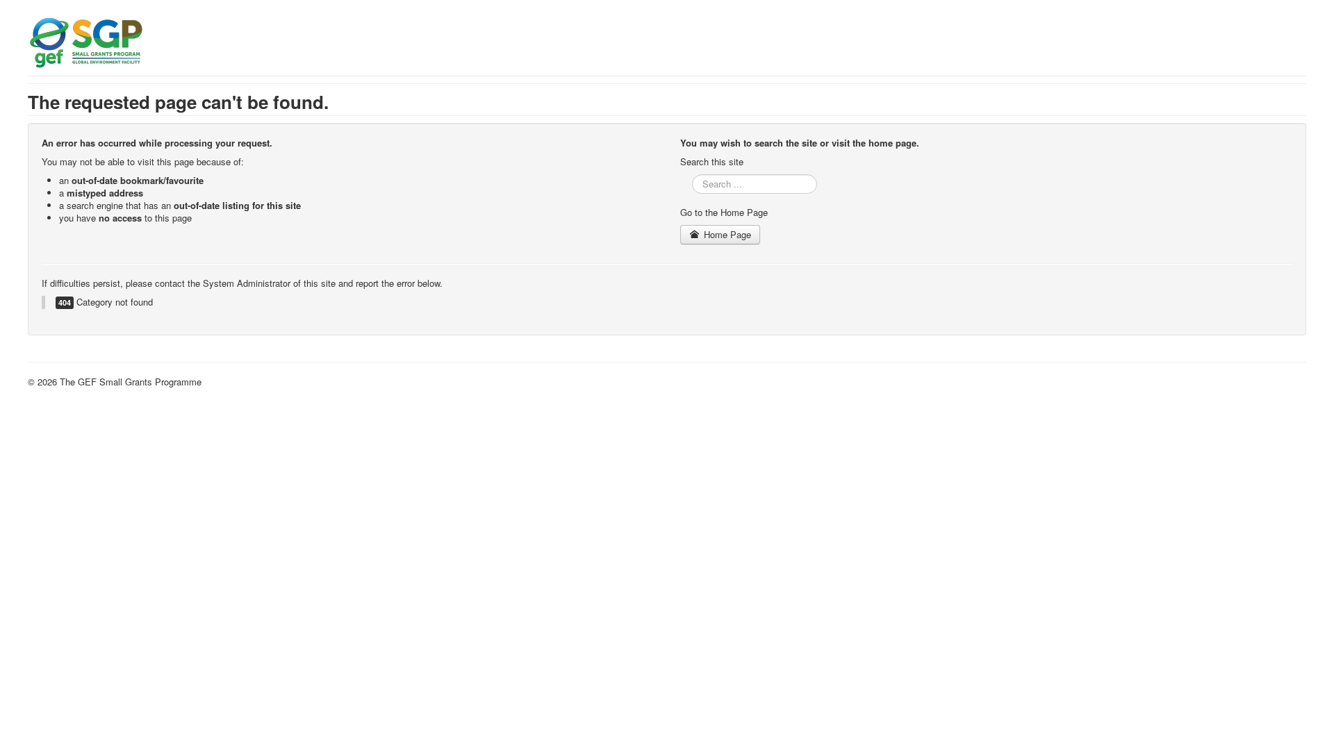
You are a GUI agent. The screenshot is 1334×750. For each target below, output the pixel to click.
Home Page (726, 234)
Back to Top (1282, 381)
